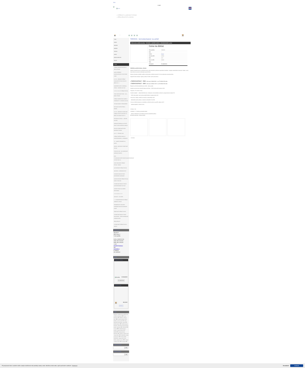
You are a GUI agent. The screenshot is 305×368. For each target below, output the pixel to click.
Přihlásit (118, 35)
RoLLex (115, 60)
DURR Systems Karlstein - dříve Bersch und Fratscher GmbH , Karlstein (121, 326)
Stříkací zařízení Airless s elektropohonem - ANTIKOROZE (121, 137)
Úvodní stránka (119, 5)
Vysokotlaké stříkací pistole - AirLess (120, 225)
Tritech (115, 51)
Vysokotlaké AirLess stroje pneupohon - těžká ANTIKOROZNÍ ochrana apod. (121, 216)
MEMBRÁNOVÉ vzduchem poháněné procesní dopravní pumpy (120, 206)
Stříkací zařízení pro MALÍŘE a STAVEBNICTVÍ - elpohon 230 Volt (121, 99)
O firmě (132, 5)
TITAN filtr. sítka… (118, 285)
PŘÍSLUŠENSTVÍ (117, 221)
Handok (115, 48)
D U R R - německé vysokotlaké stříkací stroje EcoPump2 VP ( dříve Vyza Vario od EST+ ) (120, 113)
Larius (115, 54)
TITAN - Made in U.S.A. (118, 339)
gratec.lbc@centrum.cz (118, 245)
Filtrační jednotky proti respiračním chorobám (119, 175)
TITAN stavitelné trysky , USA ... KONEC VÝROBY (121, 95)
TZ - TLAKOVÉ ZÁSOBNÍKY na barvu (119, 142)
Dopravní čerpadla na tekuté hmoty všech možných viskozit (121, 124)
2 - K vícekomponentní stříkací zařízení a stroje (120, 200)
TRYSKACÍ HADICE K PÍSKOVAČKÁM (120, 103)
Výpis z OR (172, 5)
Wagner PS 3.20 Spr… (119, 260)
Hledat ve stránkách (117, 351)
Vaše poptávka (146, 5)
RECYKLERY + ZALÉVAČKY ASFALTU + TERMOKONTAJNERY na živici (159, 43)
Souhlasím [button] (296, 365)
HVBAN (115, 331)
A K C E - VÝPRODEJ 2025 (119, 133)
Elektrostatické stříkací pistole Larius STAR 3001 (121, 180)
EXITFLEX (124, 327)
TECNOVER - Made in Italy (119, 338)
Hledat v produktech (117, 344)
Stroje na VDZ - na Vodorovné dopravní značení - (121, 152)
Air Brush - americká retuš (120, 171)
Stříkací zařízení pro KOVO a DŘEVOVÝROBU (120, 68)
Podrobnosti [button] (74, 365)
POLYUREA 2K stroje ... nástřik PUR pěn (120, 119)
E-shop (159, 5)
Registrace (125, 35)
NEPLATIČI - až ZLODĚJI (118, 196)
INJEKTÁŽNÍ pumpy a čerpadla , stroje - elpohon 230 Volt (120, 87)
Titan (115, 39)
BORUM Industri (117, 57)
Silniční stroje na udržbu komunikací (138, 43)
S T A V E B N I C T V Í (118, 193)
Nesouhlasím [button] (286, 365)
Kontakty (185, 5)
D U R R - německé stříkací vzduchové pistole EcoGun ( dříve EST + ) (120, 81)
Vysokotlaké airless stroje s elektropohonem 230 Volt (120, 184)
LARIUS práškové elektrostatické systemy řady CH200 (120, 74)
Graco (115, 42)
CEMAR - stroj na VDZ (118, 320)
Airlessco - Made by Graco (119, 314)
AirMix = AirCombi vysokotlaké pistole (121, 147)
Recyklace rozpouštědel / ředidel (119, 107)
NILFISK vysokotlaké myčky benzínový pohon (120, 129)
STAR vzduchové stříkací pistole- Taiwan (119, 164)
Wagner (116, 45)
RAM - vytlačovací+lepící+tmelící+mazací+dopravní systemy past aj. (121, 158)
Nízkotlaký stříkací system (120, 211)
